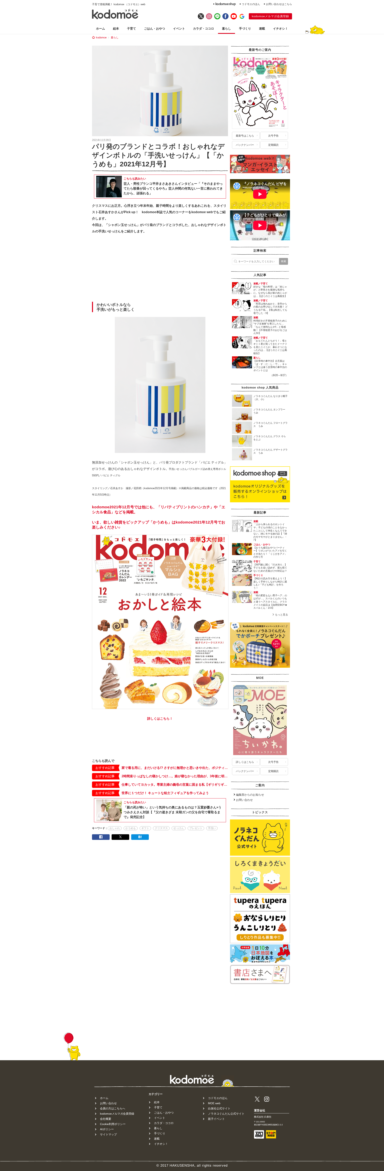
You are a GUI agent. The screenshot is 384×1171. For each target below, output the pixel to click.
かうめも (130, 828)
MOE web (214, 1103)
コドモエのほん (251, 4)
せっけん (178, 828)
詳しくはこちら (245, 761)
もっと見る (281, 614)
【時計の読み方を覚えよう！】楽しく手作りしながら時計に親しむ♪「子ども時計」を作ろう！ (270, 583)
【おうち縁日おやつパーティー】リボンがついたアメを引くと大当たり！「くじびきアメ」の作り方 (270, 552)
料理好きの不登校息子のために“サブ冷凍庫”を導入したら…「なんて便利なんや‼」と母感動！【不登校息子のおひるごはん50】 (270, 327)
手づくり (245, 28)
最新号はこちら (245, 135)
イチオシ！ (280, 28)
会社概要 (105, 1118)
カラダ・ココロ (203, 28)
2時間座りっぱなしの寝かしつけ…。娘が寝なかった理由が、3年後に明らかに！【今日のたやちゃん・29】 (175, 776)
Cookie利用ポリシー (113, 1124)
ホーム (100, 28)
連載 (262, 28)
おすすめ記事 (105, 767)
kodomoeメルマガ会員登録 (270, 16)
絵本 (116, 28)
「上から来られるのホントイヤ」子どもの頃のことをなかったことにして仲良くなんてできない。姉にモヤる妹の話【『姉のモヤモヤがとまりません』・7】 (270, 532)
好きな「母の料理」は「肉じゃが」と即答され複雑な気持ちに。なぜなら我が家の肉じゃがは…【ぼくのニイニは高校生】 (270, 291)
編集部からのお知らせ (250, 794)
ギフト (145, 828)
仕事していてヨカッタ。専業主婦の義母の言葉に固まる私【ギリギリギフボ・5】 (175, 784)
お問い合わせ (244, 799)
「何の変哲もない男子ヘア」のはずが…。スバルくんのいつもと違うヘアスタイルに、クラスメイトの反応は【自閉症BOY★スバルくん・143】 (270, 601)
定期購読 (273, 144)
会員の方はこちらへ (112, 1108)
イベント (179, 28)
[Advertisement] (160, 269)
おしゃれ (114, 828)
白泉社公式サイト (219, 1108)
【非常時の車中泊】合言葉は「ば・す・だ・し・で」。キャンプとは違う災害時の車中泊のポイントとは (270, 366)
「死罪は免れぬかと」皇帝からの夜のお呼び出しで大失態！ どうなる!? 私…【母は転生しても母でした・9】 (270, 308)
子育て (131, 28)
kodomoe (101, 37)
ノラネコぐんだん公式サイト (226, 1113)
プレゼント (195, 828)
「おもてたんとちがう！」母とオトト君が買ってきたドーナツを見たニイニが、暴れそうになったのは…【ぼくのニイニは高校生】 (270, 347)
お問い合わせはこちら (279, 4)
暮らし (226, 28)
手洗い (212, 828)
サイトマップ (108, 1134)
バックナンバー (245, 144)
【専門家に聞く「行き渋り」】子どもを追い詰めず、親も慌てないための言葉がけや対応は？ (270, 567)
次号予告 (273, 135)
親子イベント (216, 1118)
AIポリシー (107, 1129)
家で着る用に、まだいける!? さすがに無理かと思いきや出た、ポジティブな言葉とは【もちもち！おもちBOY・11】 (175, 767)
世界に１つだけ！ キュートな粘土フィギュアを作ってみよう (165, 793)
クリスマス (161, 828)
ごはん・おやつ (154, 28)
